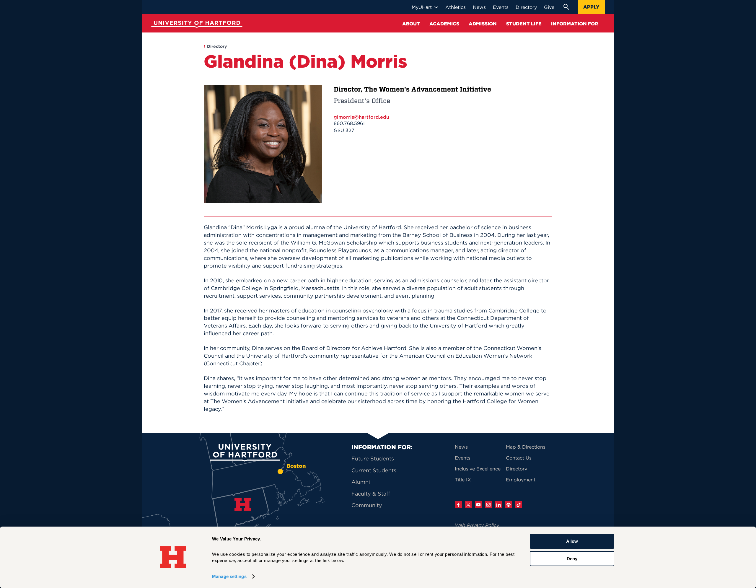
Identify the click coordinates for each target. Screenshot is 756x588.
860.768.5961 (349, 123)
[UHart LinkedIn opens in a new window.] (498, 504)
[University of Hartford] (195, 25)
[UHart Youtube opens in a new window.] (478, 504)
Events (462, 458)
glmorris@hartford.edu (361, 117)
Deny (572, 558)
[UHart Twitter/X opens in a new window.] (468, 504)
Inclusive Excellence (478, 469)
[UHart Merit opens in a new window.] (508, 504)
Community (366, 505)
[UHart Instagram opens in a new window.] (488, 504)
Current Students (373, 470)
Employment (520, 480)
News (461, 447)
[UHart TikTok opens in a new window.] (518, 504)
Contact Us (519, 458)
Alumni (360, 481)
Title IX (463, 480)
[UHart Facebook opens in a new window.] (458, 504)
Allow (572, 541)
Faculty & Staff (370, 493)
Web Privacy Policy (477, 525)
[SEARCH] (566, 6)
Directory (217, 46)
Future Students (372, 458)
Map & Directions (525, 447)
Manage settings (229, 576)
